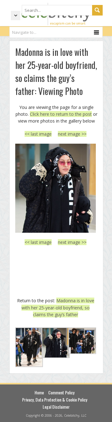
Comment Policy (61, 392)
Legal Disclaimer (56, 406)
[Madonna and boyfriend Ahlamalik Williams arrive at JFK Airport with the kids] (55, 188)
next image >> (72, 134)
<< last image (38, 134)
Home (39, 392)
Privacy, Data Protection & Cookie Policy (54, 399)
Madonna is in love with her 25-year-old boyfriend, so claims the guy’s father (57, 307)
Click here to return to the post (61, 114)
